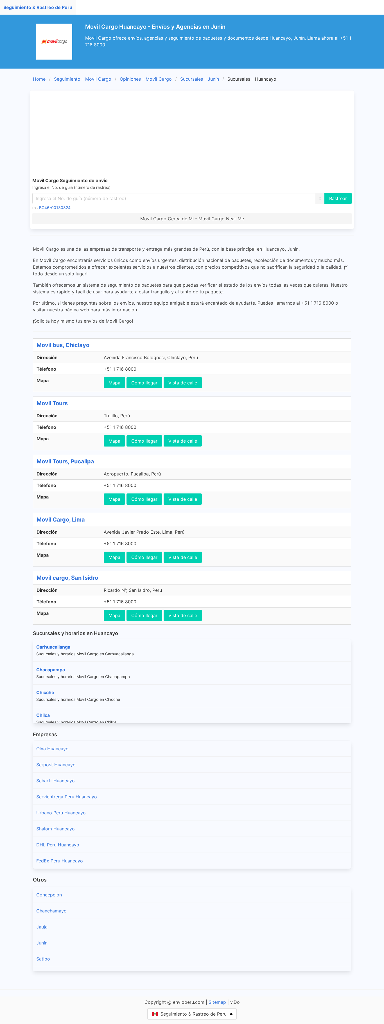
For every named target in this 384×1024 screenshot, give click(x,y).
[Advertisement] (201, 135)
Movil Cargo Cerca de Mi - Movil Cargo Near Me (192, 218)
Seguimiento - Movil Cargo (82, 79)
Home (39, 79)
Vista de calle (182, 383)
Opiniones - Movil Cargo (146, 79)
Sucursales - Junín (199, 79)
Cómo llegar (144, 383)
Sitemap (217, 1002)
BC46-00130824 (55, 207)
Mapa (114, 383)
